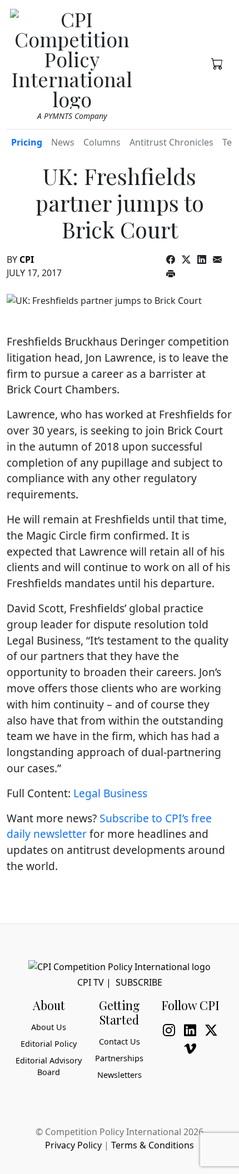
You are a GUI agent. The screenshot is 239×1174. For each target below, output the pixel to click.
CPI (26, 259)
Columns (102, 142)
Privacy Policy (73, 1145)
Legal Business (110, 793)
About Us (48, 1027)
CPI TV (90, 982)
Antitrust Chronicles (171, 142)
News (62, 142)
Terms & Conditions (152, 1145)
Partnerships (119, 1058)
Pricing (26, 142)
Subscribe (139, 982)
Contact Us (119, 1041)
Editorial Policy (49, 1043)
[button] (217, 63)
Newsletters (119, 1075)
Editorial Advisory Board (49, 1066)
